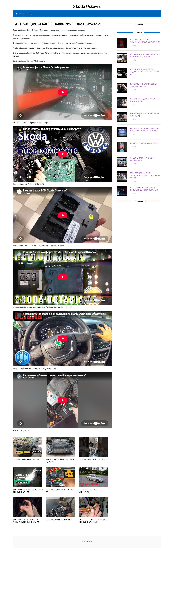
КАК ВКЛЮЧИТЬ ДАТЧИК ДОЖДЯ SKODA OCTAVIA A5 (143, 85)
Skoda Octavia (87, 6)
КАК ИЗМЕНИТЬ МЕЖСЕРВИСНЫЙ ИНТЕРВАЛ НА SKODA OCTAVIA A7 (144, 129)
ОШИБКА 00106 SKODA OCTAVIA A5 (144, 143)
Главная (20, 13)
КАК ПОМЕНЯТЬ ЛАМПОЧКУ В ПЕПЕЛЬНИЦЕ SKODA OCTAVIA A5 (144, 188)
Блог (30, 13)
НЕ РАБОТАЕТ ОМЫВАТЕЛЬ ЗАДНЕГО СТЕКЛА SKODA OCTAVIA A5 (144, 71)
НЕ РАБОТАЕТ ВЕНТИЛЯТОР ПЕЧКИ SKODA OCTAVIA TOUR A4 (145, 55)
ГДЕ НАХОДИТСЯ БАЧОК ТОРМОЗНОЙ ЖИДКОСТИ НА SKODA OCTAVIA (145, 175)
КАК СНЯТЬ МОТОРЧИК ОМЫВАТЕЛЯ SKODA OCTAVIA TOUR (145, 40)
